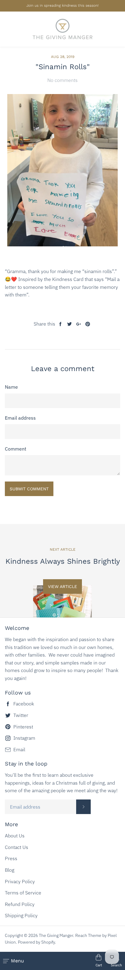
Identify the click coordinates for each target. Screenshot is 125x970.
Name (11, 387)
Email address (20, 418)
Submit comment (29, 488)
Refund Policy (20, 904)
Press (11, 858)
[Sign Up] (83, 806)
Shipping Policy (21, 915)
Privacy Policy (20, 881)
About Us (15, 836)
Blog (9, 870)
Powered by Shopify (36, 942)
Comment (15, 449)
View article (62, 586)
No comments (62, 80)
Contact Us (16, 847)
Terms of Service (23, 893)
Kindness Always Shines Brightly (62, 561)
